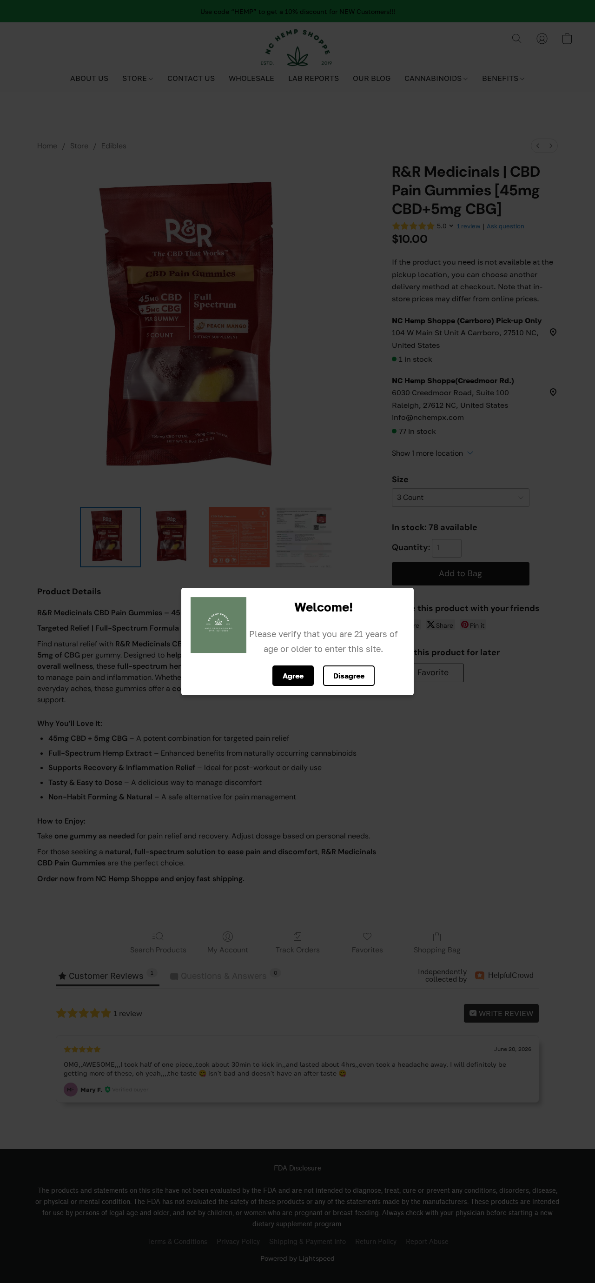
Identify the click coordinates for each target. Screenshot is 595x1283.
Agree (293, 675)
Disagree (348, 675)
